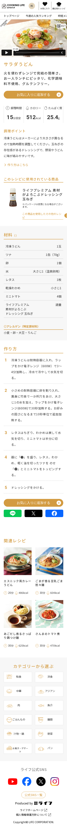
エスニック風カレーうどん (17, 583)
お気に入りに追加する (33, 95)
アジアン (50, 691)
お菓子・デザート (20, 750)
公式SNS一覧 (33, 795)
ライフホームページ (31, 810)
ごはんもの (18, 719)
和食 (18, 676)
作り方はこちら (17, 164)
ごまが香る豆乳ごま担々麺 (49, 583)
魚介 (50, 705)
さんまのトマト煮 (47, 634)
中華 (18, 691)
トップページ (11, 16)
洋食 (50, 676)
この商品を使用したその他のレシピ (41, 215)
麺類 (50, 719)
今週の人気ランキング (39, 16)
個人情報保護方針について (31, 814)
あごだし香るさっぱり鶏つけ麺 (17, 636)
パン (50, 748)
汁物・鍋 (19, 734)
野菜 (50, 734)
